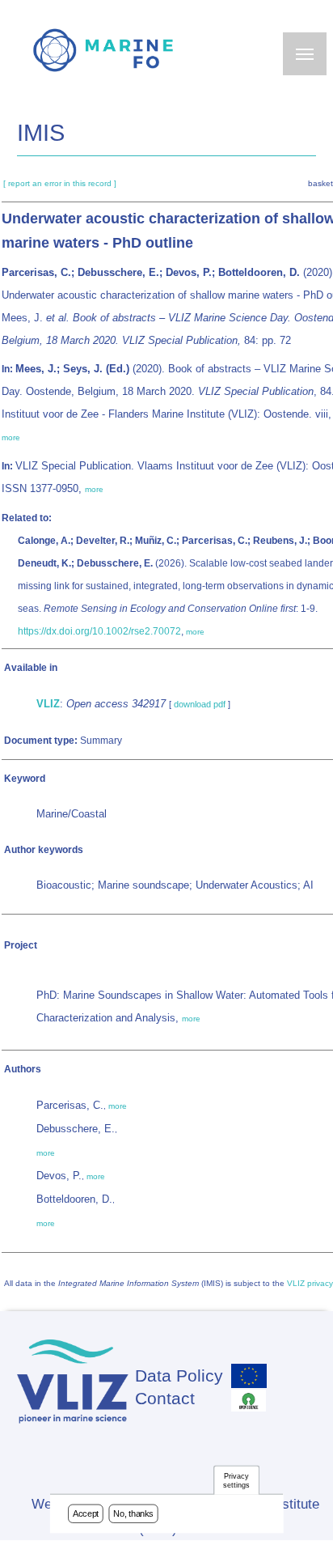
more (11, 437)
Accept (86, 1513)
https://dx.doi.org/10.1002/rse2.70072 (99, 631)
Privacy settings (236, 1480)
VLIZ (48, 704)
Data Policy (179, 1375)
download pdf (200, 704)
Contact (165, 1398)
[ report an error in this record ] (59, 183)
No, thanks (133, 1513)
